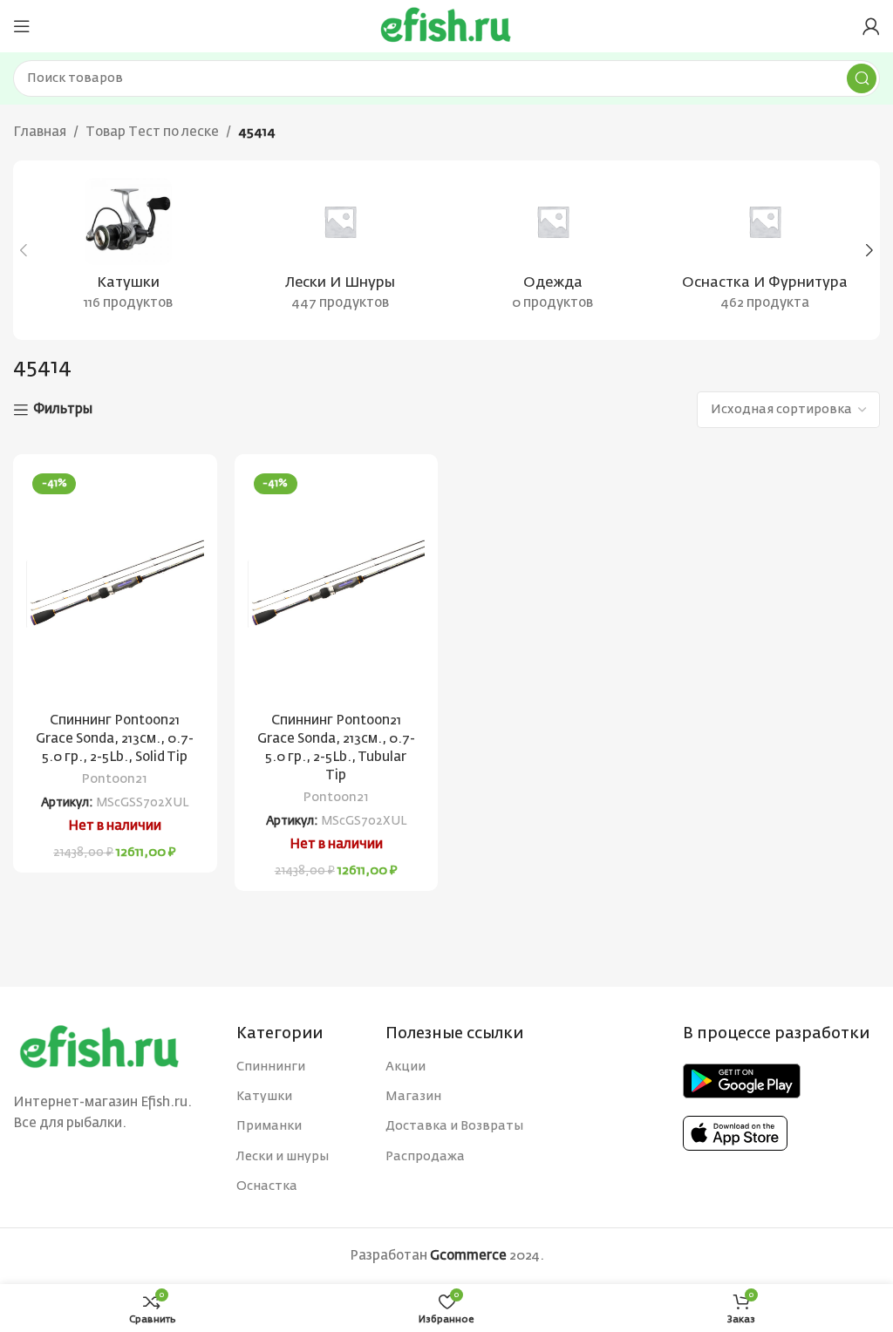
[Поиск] (861, 78)
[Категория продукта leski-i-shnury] (341, 250)
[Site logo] (446, 25)
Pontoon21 (114, 779)
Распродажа (425, 1157)
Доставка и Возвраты (454, 1126)
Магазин (413, 1097)
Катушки (264, 1097)
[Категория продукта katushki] (128, 250)
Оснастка (266, 1186)
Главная (39, 132)
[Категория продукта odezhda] (553, 250)
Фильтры (62, 409)
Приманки (269, 1126)
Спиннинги (270, 1067)
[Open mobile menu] (21, 26)
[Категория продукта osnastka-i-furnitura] (765, 250)
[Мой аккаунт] (871, 26)
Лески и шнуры (282, 1157)
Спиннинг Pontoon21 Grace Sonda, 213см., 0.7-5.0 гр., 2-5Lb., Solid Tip (115, 739)
